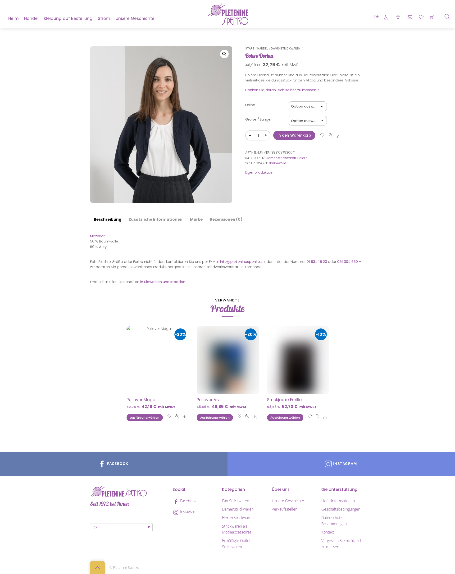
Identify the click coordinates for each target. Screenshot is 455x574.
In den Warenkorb (294, 135)
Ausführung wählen (144, 418)
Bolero (302, 158)
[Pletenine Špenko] (228, 13)
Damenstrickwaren (285, 48)
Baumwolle (277, 163)
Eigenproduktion (259, 172)
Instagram (187, 511)
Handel (31, 18)
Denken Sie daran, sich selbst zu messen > (282, 89)
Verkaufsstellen (284, 509)
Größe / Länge (258, 119)
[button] (224, 54)
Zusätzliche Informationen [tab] (155, 219)
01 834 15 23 (317, 261)
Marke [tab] (196, 219)
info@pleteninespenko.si (241, 261)
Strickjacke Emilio (284, 400)
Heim (13, 18)
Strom (104, 18)
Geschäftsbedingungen (340, 509)
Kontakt (327, 532)
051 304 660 (347, 261)
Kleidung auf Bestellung (68, 18)
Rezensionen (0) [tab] (226, 219)
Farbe (250, 104)
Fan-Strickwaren (235, 500)
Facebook (187, 500)
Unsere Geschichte (135, 18)
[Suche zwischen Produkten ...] (447, 17)
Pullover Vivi (209, 400)
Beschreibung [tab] (107, 219)
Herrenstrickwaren (238, 517)
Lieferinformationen (338, 500)
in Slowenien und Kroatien (162, 281)
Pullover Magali (142, 400)
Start (249, 48)
